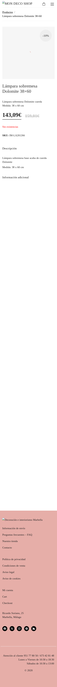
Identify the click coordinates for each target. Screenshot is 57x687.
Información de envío (13, 528)
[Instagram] (19, 628)
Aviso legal (8, 572)
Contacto (7, 547)
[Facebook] (4, 628)
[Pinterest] (26, 628)
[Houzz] (33, 628)
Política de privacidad (13, 559)
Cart (4, 596)
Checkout (7, 603)
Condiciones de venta (13, 565)
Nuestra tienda (10, 541)
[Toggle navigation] (52, 4)
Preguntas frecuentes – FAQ (17, 534)
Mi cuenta (7, 590)
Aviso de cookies (11, 578)
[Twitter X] (12, 628)
